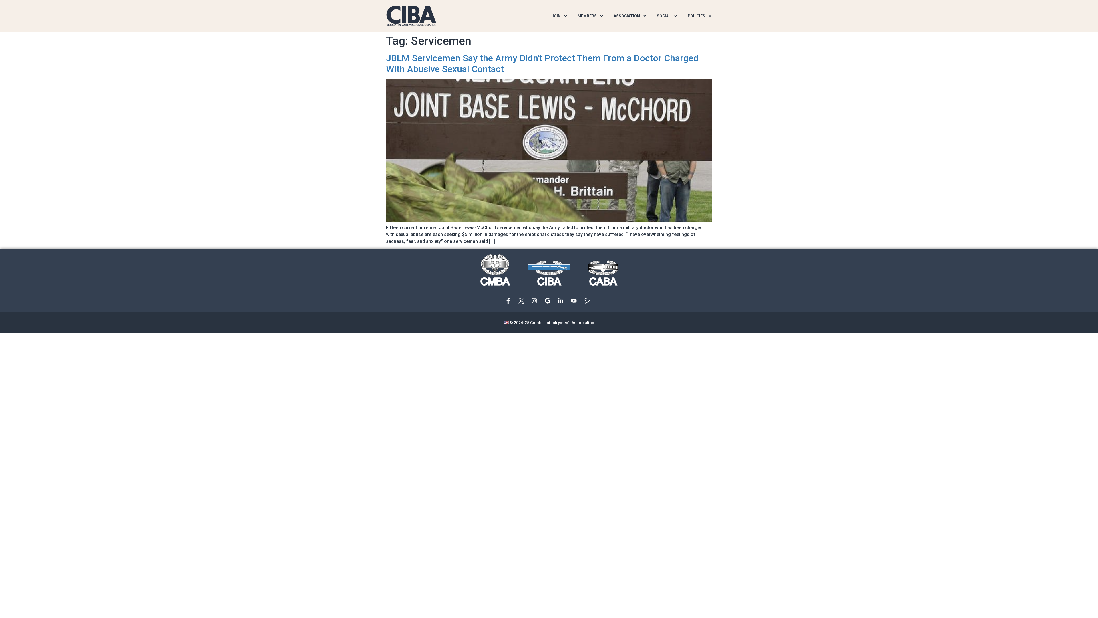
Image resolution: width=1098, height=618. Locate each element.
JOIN (556, 16)
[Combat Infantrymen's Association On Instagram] (536, 301)
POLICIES (696, 16)
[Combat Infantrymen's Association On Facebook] (509, 301)
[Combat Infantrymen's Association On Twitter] (522, 301)
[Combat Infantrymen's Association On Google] (549, 301)
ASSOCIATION (627, 16)
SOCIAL (664, 16)
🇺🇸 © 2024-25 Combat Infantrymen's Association (549, 322)
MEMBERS (587, 16)
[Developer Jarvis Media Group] (588, 301)
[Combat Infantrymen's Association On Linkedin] (562, 301)
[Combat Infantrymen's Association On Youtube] (575, 301)
